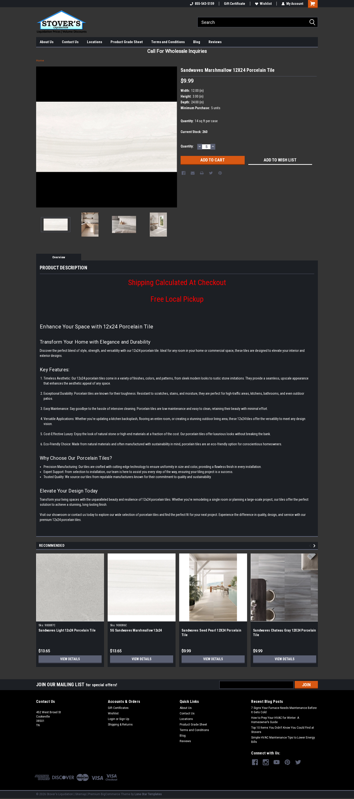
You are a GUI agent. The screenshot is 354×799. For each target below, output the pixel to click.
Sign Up (124, 719)
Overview (58, 257)
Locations (94, 42)
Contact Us (70, 42)
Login (111, 719)
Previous (41, 137)
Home (40, 60)
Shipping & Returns (120, 724)
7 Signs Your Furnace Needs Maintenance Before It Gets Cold (284, 710)
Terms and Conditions (168, 42)
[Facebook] (183, 173)
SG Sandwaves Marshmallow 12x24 (136, 630)
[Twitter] (211, 173)
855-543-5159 (204, 4)
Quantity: (187, 146)
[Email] (193, 173)
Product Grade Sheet (127, 42)
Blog (196, 42)
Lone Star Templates (148, 794)
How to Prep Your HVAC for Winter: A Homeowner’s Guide (275, 720)
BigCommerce (110, 794)
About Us (46, 42)
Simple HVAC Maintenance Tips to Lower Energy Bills (283, 740)
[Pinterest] (220, 173)
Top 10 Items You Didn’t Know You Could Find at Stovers (282, 730)
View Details (70, 659)
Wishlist (266, 4)
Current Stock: (194, 132)
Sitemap (80, 794)
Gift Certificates (118, 708)
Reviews (215, 42)
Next (172, 137)
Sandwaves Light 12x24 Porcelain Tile (67, 630)
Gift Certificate (234, 4)
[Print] (202, 173)
